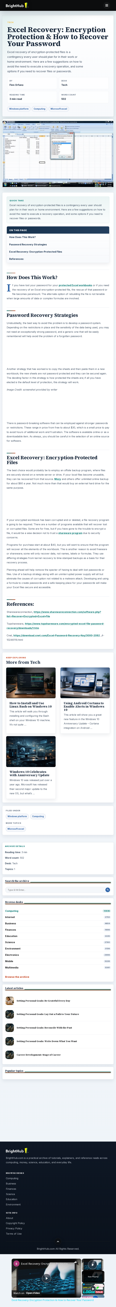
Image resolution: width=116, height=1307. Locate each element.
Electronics (57, 954)
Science (57, 942)
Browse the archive (17, 976)
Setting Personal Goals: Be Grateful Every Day (43, 1000)
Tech (10, 22)
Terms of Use (14, 1233)
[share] (75, 1262)
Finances (57, 929)
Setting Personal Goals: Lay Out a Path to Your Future (48, 1014)
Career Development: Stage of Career (39, 1054)
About (9, 1218)
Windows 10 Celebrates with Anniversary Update (29, 773)
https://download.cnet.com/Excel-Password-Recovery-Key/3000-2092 (56, 635)
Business (57, 923)
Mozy (57, 479)
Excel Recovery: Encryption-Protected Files (35, 251)
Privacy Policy (14, 1228)
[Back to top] (58, 1241)
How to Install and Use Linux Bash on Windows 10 (31, 705)
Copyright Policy (15, 1223)
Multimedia (57, 967)
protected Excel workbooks (75, 285)
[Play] (93, 1289)
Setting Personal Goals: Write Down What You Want (47, 1041)
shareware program (70, 533)
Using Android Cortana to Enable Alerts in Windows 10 (84, 706)
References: (16, 258)
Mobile (57, 961)
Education (57, 936)
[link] (16, 1263)
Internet (57, 917)
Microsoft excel (59, 109)
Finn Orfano (16, 85)
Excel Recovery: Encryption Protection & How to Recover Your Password (46, 1263)
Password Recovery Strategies (28, 244)
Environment (57, 948)
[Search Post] (107, 890)
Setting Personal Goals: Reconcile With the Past (44, 1027)
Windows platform (19, 109)
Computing (39, 109)
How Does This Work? (22, 237)
